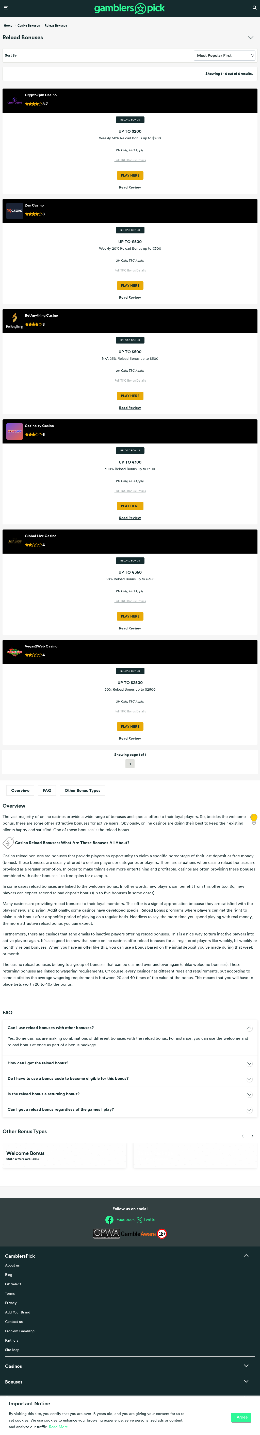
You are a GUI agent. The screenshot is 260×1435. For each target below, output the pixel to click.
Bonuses (13, 1382)
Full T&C (121, 160)
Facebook (126, 1220)
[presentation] (242, 1136)
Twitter (150, 1220)
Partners (11, 1341)
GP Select (13, 1284)
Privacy (11, 1303)
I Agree (241, 1417)
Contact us (14, 1322)
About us (12, 1266)
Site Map (12, 1350)
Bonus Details (136, 160)
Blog (8, 1275)
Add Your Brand (17, 1312)
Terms (10, 1294)
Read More (58, 1427)
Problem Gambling (20, 1331)
